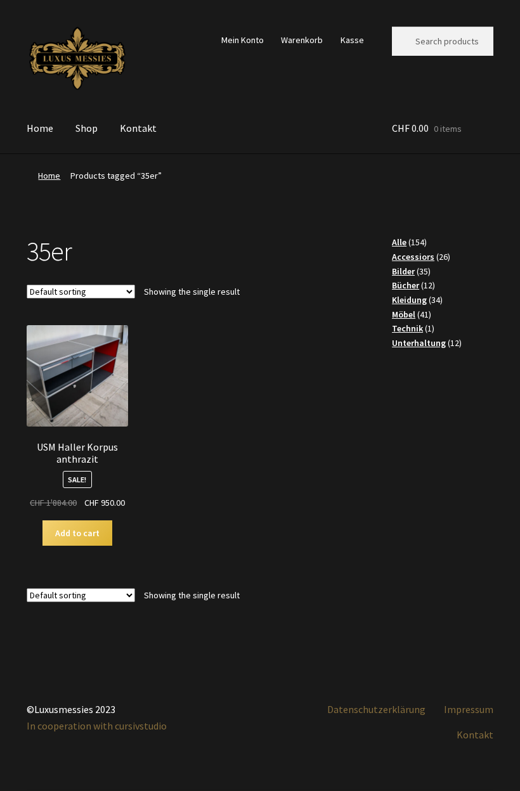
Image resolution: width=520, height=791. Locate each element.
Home (40, 128)
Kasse (352, 40)
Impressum (468, 709)
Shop (86, 128)
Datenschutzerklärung (376, 709)
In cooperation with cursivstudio (97, 725)
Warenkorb (302, 40)
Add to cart (77, 533)
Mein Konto (242, 40)
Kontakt (138, 128)
